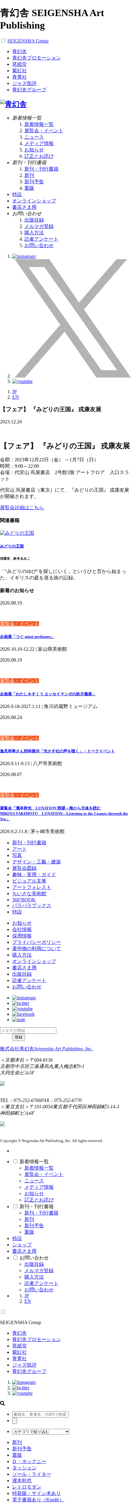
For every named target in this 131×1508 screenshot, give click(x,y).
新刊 (29, 175)
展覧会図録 (24, 868)
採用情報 (22, 935)
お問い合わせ (39, 245)
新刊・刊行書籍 (41, 168)
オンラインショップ (34, 961)
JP (14, 391)
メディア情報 (39, 143)
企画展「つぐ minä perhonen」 (27, 636)
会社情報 (22, 929)
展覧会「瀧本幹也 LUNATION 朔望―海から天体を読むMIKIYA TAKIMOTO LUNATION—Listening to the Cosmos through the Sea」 (64, 813)
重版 (29, 188)
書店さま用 (24, 967)
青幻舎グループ (29, 89)
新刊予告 (34, 181)
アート (19, 849)
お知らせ (34, 149)
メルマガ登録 (39, 226)
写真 (17, 855)
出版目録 (34, 219)
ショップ (22, 1244)
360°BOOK (24, 899)
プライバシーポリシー (36, 942)
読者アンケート (41, 239)
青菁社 (19, 77)
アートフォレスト (31, 887)
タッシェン (24, 1467)
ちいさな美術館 (29, 893)
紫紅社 (19, 70)
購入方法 (34, 232)
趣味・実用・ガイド (34, 874)
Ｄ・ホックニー (29, 1461)
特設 (17, 911)
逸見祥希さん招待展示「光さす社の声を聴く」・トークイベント (57, 751)
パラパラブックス (31, 905)
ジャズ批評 (24, 83)
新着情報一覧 (39, 124)
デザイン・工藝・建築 (36, 861)
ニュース (34, 137)
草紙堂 (19, 64)
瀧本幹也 (22, 1480)
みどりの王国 (12, 546)
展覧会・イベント (43, 130)
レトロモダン (26, 1486)
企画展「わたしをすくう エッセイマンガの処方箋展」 (48, 694)
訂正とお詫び (39, 156)
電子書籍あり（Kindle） (38, 1499)
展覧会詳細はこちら (22, 507)
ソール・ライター (31, 1474)
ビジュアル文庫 (29, 880)
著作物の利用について (36, 948)
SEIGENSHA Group (27, 40)
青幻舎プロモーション (36, 57)
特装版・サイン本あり (36, 1493)
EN (15, 397)
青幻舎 (19, 51)
